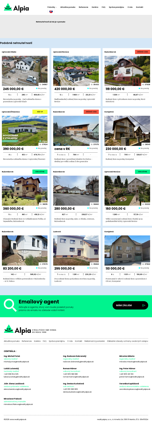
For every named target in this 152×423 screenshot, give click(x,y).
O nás (130, 7)
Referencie (83, 7)
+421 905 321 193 (126, 374)
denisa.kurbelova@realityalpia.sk (77, 392)
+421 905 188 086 (70, 374)
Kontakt (139, 7)
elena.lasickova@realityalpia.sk (17, 389)
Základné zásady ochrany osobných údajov (127, 341)
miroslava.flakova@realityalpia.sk (18, 404)
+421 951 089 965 (70, 389)
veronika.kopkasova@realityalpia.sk (134, 389)
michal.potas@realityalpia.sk (16, 361)
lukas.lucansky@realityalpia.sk (17, 376)
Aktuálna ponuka (67, 7)
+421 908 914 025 (11, 374)
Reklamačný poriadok (95, 341)
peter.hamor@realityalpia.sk (131, 376)
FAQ (103, 7)
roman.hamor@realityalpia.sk (76, 376)
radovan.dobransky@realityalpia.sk (78, 361)
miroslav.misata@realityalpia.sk (133, 361)
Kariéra (95, 7)
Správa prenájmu (116, 7)
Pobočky (51, 7)
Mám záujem (124, 305)
